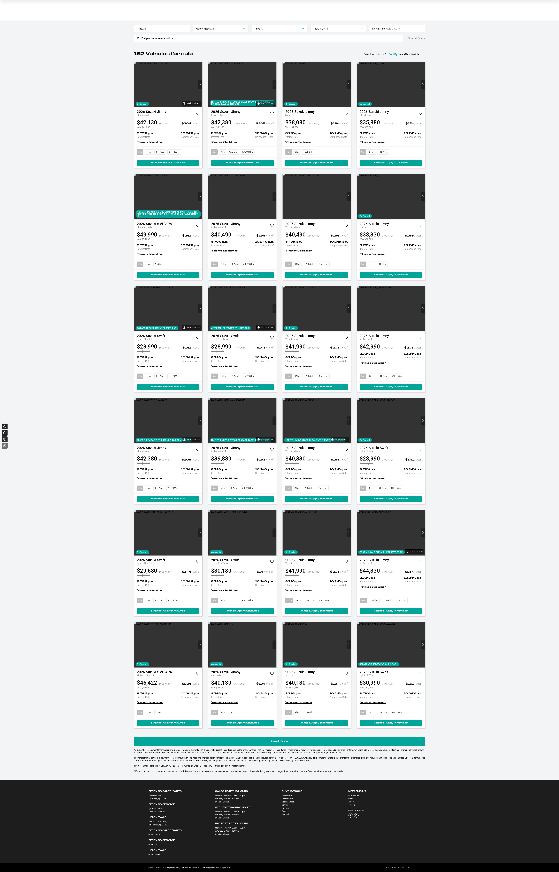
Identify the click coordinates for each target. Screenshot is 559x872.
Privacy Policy (216, 867)
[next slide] (200, 84)
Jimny (351, 801)
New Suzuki (287, 795)
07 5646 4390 (154, 834)
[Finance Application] (5, 439)
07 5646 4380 (154, 854)
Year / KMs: (319, 28)
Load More (279, 741)
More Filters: (378, 28)
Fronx (350, 798)
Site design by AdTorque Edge (397, 868)
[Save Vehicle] (197, 114)
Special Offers (288, 801)
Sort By (393, 54)
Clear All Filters (416, 38)
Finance (285, 808)
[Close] (5, 446)
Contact (285, 814)
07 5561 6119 (153, 844)
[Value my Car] (5, 426)
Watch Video (193, 103)
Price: (257, 28)
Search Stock (287, 798)
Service (285, 804)
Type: (140, 28)
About (284, 811)
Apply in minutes (168, 163)
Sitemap (227, 867)
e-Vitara (351, 804)
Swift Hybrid (353, 795)
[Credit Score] (5, 433)
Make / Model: (203, 28)
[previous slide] (136, 84)
